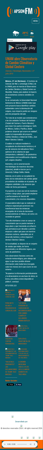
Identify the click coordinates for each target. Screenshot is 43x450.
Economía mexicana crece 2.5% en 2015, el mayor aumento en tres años (23, 368)
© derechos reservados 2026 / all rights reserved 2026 (21, 428)
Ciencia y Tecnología (13, 71)
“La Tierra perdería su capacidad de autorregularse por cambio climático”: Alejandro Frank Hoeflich (24, 312)
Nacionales (26, 71)
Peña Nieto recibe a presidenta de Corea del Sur (10, 307)
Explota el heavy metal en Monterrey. (24, 341)
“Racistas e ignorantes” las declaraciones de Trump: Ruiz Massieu (11, 368)
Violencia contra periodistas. (10, 341)
